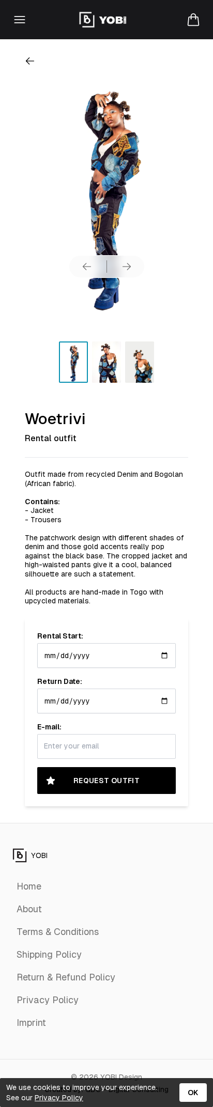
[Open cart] (193, 19)
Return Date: (59, 681)
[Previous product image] (86, 266)
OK (193, 1092)
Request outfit (106, 780)
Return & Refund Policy (66, 977)
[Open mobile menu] (19, 19)
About (29, 908)
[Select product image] (73, 362)
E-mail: (49, 727)
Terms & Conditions (58, 931)
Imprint (31, 1022)
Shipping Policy (49, 954)
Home (29, 886)
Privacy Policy (48, 999)
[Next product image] (126, 266)
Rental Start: (60, 636)
